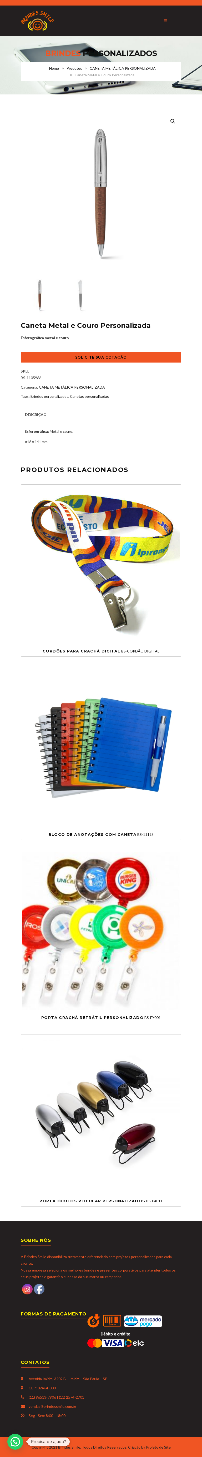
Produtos (74, 68)
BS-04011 (100, 1201)
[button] (173, 121)
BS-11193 (101, 834)
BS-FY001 (101, 1017)
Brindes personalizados (49, 396)
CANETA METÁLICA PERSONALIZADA (123, 68)
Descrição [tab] (36, 414)
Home (54, 68)
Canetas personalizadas (89, 396)
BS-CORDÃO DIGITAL (101, 651)
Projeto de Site (158, 1447)
